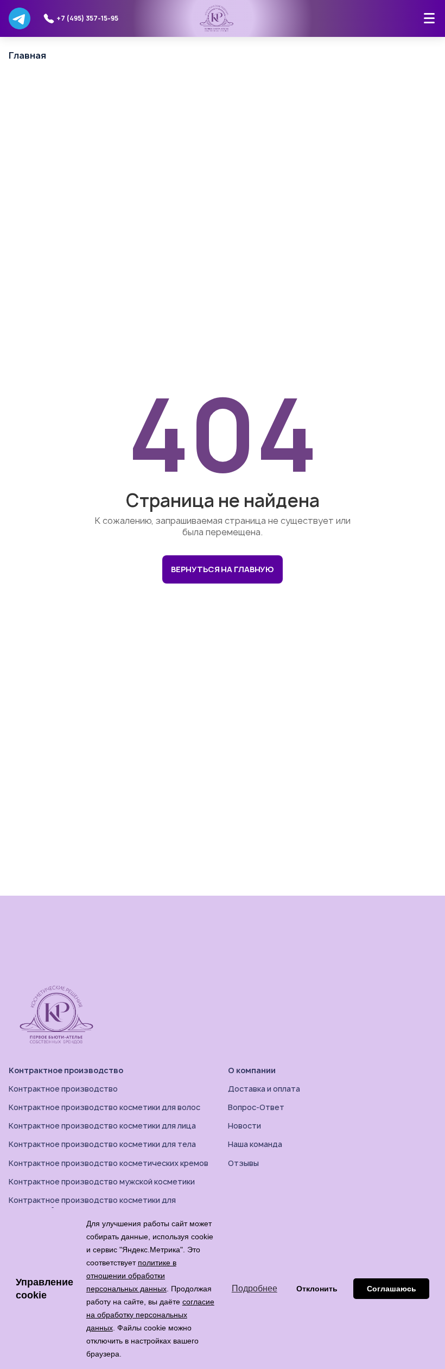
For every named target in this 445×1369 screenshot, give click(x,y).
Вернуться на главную (222, 569)
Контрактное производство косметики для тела (102, 1144)
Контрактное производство (66, 1070)
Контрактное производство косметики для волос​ (104, 1107)
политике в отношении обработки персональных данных (131, 1275)
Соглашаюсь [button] (391, 1288)
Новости (244, 1125)
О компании (252, 1070)
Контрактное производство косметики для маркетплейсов (92, 1205)
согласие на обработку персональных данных (150, 1314)
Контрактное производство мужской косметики (102, 1181)
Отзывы (243, 1163)
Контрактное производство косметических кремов (108, 1163)
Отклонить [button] (317, 1288)
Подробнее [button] (254, 1288)
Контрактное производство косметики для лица (102, 1125)
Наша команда (255, 1144)
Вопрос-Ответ (256, 1107)
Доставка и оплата (264, 1088)
